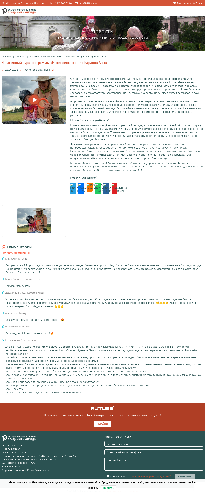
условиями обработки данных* (151, 476)
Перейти (102, 423)
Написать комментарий (16, 252)
